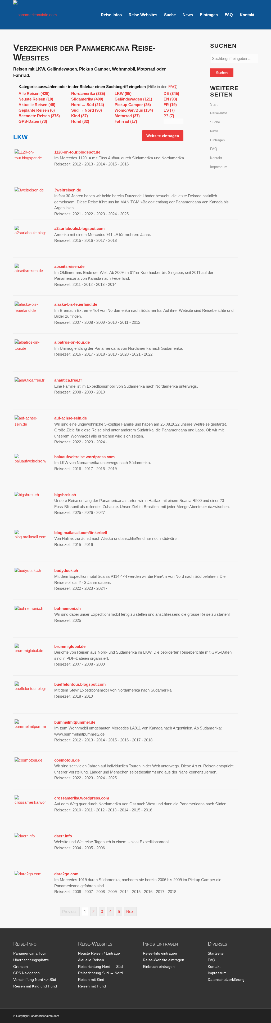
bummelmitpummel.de (74, 722)
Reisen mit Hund (92, 986)
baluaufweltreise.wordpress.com (84, 456)
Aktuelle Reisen (91, 960)
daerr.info (63, 836)
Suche (215, 122)
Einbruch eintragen (159, 966)
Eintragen (217, 140)
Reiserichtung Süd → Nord (100, 973)
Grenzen (20, 966)
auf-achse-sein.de (70, 418)
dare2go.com (66, 874)
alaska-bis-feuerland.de (75, 304)
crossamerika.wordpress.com (81, 798)
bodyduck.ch (66, 570)
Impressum (218, 167)
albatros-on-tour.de (72, 342)
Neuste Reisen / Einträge (99, 953)
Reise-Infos (219, 113)
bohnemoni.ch (67, 608)
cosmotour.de (67, 760)
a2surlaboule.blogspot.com (79, 228)
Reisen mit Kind (91, 979)
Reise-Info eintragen (160, 953)
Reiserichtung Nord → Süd (100, 966)
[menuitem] (111, 14)
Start (214, 104)
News (214, 131)
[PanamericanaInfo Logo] (35, 14)
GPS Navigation (26, 973)
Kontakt (216, 158)
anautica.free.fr (68, 380)
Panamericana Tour (29, 953)
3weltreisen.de (67, 190)
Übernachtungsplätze (31, 960)
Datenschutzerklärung (226, 979)
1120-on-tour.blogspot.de (77, 152)
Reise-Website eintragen (163, 960)
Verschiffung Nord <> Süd (34, 979)
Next (130, 911)
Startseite (216, 953)
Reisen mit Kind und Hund (35, 986)
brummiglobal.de (69, 646)
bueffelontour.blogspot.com (80, 684)
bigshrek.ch (65, 494)
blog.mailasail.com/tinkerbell (80, 532)
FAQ (172, 86)
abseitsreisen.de (69, 266)
